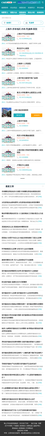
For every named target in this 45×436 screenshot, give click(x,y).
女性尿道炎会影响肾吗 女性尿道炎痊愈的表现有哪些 (21, 202)
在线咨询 (37, 115)
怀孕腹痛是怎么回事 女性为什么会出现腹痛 (17, 249)
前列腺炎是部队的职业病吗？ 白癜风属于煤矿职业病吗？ (22, 353)
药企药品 (13, 8)
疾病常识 (31, 8)
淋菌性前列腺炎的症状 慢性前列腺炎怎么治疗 (18, 399)
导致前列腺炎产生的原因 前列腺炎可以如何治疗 (19, 364)
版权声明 (36, 426)
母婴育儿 (4, 12)
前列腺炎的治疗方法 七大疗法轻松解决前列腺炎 (19, 410)
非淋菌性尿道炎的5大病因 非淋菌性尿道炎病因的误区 (21, 191)
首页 (3, 18)
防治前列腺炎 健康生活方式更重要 (14, 282)
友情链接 (22, 428)
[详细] (40, 196)
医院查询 (22, 12)
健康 (14, 2)
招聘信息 (30, 426)
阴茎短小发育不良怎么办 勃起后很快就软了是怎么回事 (22, 238)
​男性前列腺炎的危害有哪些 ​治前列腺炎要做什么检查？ (22, 342)
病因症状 (22, 8)
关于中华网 (8, 426)
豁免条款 (15, 428)
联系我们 (23, 426)
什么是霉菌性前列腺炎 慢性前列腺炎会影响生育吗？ (21, 388)
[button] (22, 178)
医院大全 (13, 12)
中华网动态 (29, 428)
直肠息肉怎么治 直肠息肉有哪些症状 (15, 227)
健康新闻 (4, 8)
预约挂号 (19, 115)
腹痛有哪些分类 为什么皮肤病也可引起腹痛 (17, 260)
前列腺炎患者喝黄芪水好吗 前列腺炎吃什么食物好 (20, 271)
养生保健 (40, 8)
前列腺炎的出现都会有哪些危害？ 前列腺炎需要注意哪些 (22, 304)
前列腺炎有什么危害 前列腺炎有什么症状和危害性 (20, 293)
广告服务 (16, 426)
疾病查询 (40, 12)
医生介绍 (31, 12)
